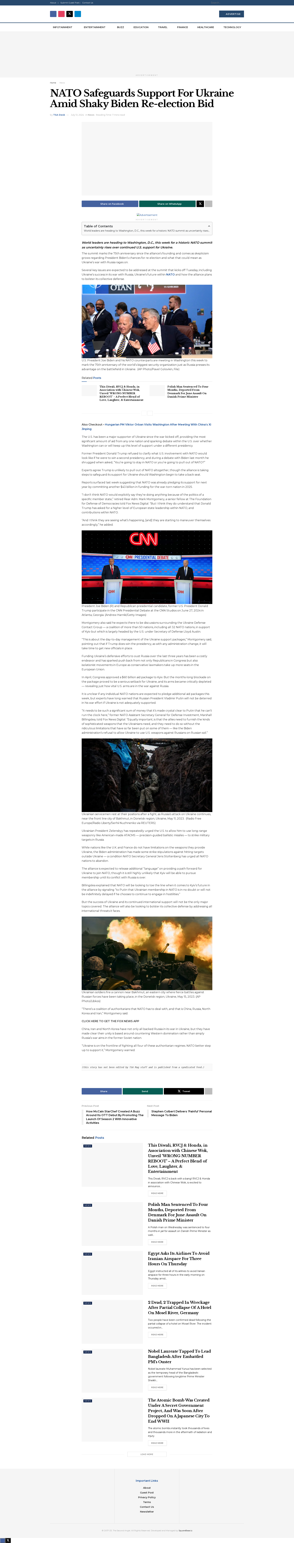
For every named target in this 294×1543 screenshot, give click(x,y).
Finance (182, 27)
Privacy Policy (147, 1497)
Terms (147, 1502)
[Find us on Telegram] (78, 14)
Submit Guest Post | (70, 2)
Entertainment (94, 27)
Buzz (120, 27)
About (147, 1487)
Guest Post (147, 1492)
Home (53, 82)
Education (141, 27)
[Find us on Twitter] (69, 14)
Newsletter (147, 1511)
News (62, 82)
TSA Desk (59, 114)
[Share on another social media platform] (208, 204)
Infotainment (62, 27)
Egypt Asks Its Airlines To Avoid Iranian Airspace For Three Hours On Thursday (179, 1258)
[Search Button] (242, 2)
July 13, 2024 (77, 114)
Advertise (233, 14)
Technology (232, 27)
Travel (163, 27)
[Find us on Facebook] (53, 14)
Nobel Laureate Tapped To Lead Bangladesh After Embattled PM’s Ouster (179, 1356)
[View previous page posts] (143, 413)
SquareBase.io (185, 1530)
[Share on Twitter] (200, 204)
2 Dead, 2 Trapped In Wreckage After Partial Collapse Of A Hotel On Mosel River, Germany (179, 1307)
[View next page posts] (150, 413)
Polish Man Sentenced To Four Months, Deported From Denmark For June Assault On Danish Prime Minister (187, 391)
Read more (159, 1193)
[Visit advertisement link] (147, 52)
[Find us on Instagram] (61, 14)
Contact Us (87, 2)
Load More (147, 1454)
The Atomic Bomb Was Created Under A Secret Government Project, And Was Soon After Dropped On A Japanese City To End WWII (178, 1410)
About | (54, 2)
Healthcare (205, 27)
